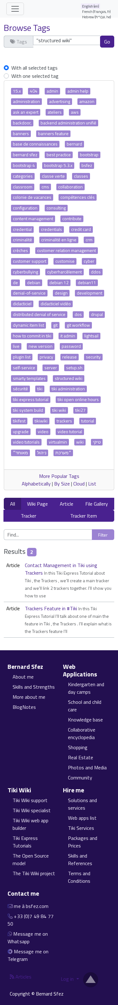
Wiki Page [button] (37, 504)
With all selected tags (34, 68)
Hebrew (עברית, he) (96, 17)
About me (23, 677)
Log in (68, 979)
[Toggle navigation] (15, 9)
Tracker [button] (28, 516)
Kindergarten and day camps (86, 688)
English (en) (90, 6)
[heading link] (46, 666)
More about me (29, 697)
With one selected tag (35, 76)
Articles (22, 976)
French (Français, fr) (96, 11)
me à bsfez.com (31, 906)
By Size (62, 483)
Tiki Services (81, 828)
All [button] (12, 504)
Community (80, 777)
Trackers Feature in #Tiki (51, 608)
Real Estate (80, 757)
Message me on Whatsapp (28, 937)
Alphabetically (36, 483)
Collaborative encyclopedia (81, 733)
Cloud (79, 483)
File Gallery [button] (96, 504)
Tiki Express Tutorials (25, 841)
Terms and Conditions (79, 877)
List (92, 483)
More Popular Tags (59, 476)
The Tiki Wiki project (34, 873)
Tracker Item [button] (83, 516)
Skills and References (80, 859)
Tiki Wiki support (30, 800)
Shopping (77, 747)
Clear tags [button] (18, 53)
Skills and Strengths (34, 687)
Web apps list (82, 818)
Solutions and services (82, 804)
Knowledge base (85, 719)
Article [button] (66, 504)
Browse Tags (27, 27)
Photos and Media (87, 767)
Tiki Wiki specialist (32, 810)
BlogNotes (24, 707)
